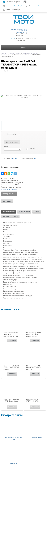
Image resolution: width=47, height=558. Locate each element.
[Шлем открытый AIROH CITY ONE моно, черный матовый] (12, 355)
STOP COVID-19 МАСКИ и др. (13, 438)
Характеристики (24, 211)
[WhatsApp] (9, 173)
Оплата (15, 216)
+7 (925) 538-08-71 (21, 29)
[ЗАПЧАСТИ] (8, 453)
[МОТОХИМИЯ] (32, 427)
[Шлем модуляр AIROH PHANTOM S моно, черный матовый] (34, 322)
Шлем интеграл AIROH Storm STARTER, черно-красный (34, 367)
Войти (8, 10)
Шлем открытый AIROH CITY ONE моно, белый (11, 400)
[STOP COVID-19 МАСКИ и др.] (8, 427)
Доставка (7, 201)
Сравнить (32, 149)
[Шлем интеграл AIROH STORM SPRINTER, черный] (34, 388)
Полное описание (9, 211)
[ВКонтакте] (2, 173)
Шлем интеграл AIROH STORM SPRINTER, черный (33, 401)
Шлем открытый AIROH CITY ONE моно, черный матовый (11, 367)
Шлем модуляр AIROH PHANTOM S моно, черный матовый (33, 334)
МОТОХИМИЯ (37, 437)
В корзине (10, 6)
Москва (13, 29)
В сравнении (33, 6)
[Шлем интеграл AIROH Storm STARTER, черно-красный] (34, 355)
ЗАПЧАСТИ (13, 463)
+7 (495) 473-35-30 (21, 31)
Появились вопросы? (13, 2)
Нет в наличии (12, 142)
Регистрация (16, 10)
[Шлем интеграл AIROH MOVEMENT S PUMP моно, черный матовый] (12, 322)
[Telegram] (15, 173)
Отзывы (36, 211)
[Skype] (12, 173)
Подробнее (12, 340)
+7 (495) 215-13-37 (21, 32)
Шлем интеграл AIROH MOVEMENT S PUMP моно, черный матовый (11, 334)
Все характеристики (10, 189)
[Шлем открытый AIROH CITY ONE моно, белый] (12, 388)
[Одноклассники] (5, 173)
